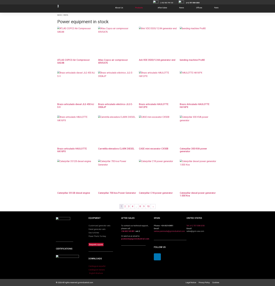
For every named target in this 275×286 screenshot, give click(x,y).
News (181, 8)
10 (148, 206)
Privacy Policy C (206, 282)
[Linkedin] (157, 256)
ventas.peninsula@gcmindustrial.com (169, 231)
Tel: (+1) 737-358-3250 (195, 226)
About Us (119, 8)
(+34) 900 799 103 (169, 3)
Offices (199, 8)
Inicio (59, 15)
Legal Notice (192, 282)
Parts (216, 8)
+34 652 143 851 (128, 231)
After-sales (162, 8)
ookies (216, 282)
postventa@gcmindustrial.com (135, 239)
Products (139, 8)
